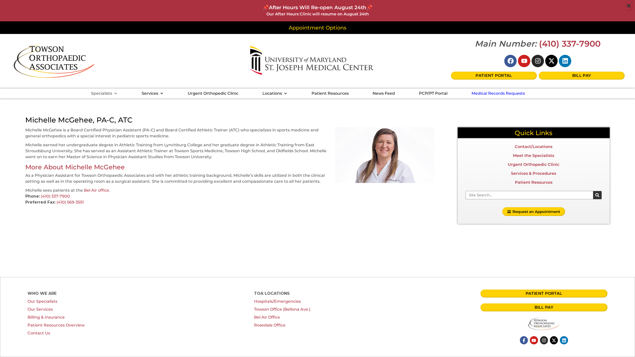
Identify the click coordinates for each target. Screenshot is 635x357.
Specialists (101, 93)
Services (150, 93)
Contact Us (39, 333)
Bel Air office (96, 190)
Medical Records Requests (498, 93)
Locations (272, 93)
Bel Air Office (267, 317)
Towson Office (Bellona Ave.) (282, 309)
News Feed (384, 93)
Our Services (40, 309)
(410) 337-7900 (570, 44)
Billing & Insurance (46, 317)
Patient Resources (330, 93)
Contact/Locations (533, 146)
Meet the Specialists (533, 155)
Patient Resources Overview (56, 325)
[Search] (597, 195)
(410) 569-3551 (70, 202)
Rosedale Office (270, 325)
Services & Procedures (533, 173)
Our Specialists (42, 301)
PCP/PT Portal (433, 93)
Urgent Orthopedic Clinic (213, 93)
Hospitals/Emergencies (277, 301)
